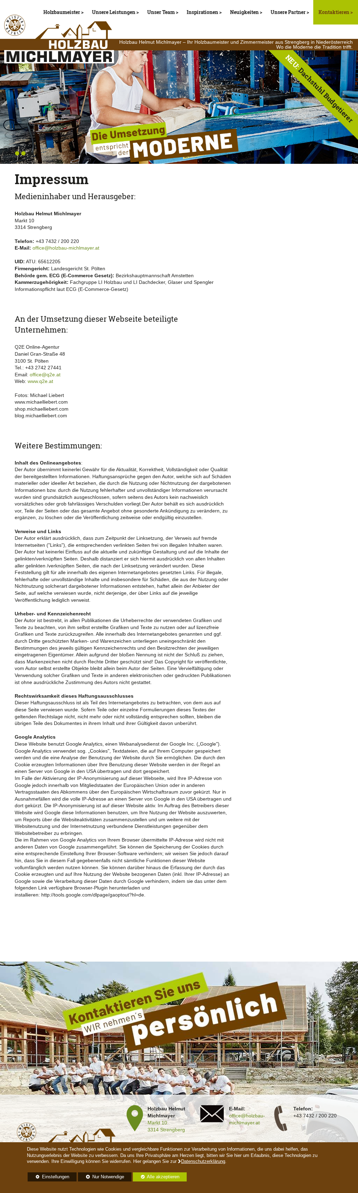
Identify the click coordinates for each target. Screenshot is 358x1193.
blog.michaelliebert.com (41, 415)
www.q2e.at (40, 381)
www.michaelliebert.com (41, 402)
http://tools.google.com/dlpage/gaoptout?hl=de (92, 895)
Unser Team (161, 12)
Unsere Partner (288, 12)
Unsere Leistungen (113, 12)
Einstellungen (48, 1177)
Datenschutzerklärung (203, 1161)
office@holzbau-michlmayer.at (66, 248)
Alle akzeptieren (156, 1176)
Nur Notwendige (101, 1177)
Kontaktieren (334, 12)
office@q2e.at (45, 374)
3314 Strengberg (166, 1129)
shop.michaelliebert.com (42, 409)
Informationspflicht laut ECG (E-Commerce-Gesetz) (71, 289)
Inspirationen (202, 12)
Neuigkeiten (244, 12)
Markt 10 (157, 1122)
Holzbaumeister (61, 12)
